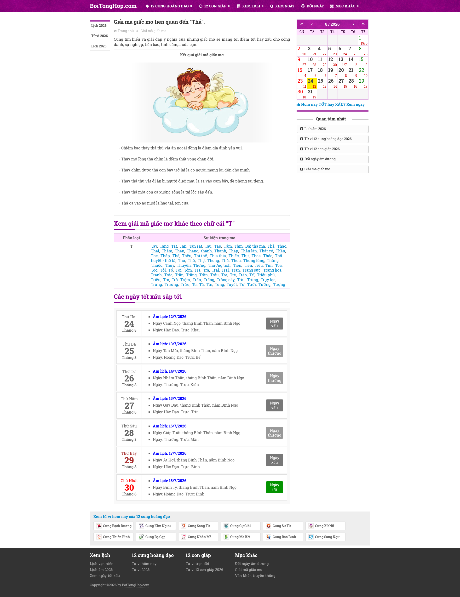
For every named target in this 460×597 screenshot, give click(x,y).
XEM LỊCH (250, 6)
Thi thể (200, 255)
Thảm (167, 250)
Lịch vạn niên (102, 563)
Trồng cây (226, 279)
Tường (264, 284)
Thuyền (184, 265)
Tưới (251, 284)
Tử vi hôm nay (144, 563)
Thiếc (234, 255)
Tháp (233, 250)
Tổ (170, 270)
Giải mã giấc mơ (154, 30)
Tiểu (259, 265)
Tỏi (163, 270)
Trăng (191, 274)
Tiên (237, 265)
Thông (213, 260)
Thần (280, 250)
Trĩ (251, 274)
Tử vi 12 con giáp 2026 (321, 149)
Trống (209, 279)
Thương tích (219, 265)
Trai (215, 270)
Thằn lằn (249, 250)
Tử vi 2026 (99, 36)
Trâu (214, 274)
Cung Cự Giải (240, 525)
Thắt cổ (266, 250)
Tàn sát (195, 246)
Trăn (179, 274)
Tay (154, 246)
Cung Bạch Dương (117, 525)
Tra (198, 270)
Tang (164, 246)
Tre (224, 274)
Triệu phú (266, 274)
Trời (241, 279)
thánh (206, 250)
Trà (206, 270)
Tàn (183, 246)
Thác (281, 246)
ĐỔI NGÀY (315, 6)
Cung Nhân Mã (200, 536)
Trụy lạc (268, 279)
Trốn (197, 279)
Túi (209, 284)
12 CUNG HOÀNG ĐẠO (169, 6)
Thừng (199, 265)
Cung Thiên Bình (116, 536)
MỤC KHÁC (344, 6)
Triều (156, 279)
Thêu (186, 255)
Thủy (169, 265)
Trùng (252, 279)
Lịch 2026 (99, 25)
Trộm (185, 279)
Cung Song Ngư (327, 536)
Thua (236, 260)
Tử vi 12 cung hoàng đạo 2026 (327, 138)
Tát (174, 246)
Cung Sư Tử (282, 525)
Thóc (267, 255)
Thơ (181, 260)
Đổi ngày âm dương (319, 159)
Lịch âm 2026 (314, 128)
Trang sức (251, 270)
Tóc (154, 270)
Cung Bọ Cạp (155, 536)
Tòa (278, 265)
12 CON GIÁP (214, 6)
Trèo (243, 274)
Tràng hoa (272, 270)
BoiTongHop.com (113, 6)
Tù (201, 284)
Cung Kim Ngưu (158, 525)
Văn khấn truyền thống (255, 575)
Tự (242, 284)
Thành (220, 250)
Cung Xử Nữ (324, 525)
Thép (165, 255)
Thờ (191, 260)
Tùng (219, 284)
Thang (192, 250)
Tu (194, 284)
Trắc (168, 274)
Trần (203, 274)
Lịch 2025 (98, 46)
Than (179, 250)
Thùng (273, 260)
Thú (225, 260)
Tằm (239, 246)
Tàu (208, 246)
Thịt (245, 255)
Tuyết (232, 284)
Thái (155, 250)
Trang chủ (126, 30)
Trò (175, 279)
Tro (166, 279)
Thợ (201, 260)
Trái (225, 270)
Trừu (185, 284)
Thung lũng (253, 260)
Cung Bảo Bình (284, 536)
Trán (235, 270)
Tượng (279, 284)
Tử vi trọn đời (197, 563)
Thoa (256, 255)
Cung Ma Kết (240, 536)
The (154, 255)
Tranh (156, 274)
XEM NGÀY (284, 6)
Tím (269, 265)
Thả (271, 246)
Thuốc (156, 265)
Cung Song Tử (199, 525)
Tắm (228, 246)
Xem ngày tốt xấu (105, 575)
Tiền (248, 265)
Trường (171, 284)
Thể (175, 255)
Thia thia (218, 255)
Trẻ (233, 274)
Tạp (217, 246)
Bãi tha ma (255, 246)
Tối (178, 270)
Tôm (188, 270)
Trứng (156, 284)
